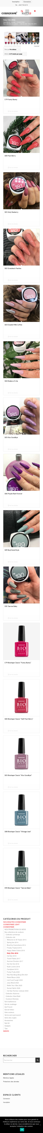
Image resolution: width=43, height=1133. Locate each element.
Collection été (10, 937)
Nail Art (7, 1023)
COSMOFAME (8, 927)
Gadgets (7, 1026)
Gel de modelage (11, 1004)
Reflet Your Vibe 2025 (14, 985)
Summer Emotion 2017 (15, 961)
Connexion (27, 2)
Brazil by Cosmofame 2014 (16, 945)
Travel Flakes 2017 (13, 958)
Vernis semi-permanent (13, 1015)
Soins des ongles (10, 1018)
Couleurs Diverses (12, 999)
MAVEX (6, 1031)
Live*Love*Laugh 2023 (15, 980)
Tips (6, 1028)
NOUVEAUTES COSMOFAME (14, 922)
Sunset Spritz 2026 (13, 988)
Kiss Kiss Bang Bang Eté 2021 (17, 975)
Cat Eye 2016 (11, 956)
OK (22, 1130)
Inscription (6, 1102)
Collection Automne (12, 993)
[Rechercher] (21, 11)
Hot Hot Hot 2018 (13, 964)
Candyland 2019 (12, 969)
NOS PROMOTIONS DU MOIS (15, 929)
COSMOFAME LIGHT (11, 924)
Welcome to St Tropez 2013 (16, 940)
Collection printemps (13, 934)
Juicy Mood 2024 (13, 983)
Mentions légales (8, 1078)
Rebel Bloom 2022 (13, 977)
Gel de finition (9, 1009)
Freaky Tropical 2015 (14, 948)
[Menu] (26, 11)
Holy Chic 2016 (12, 953)
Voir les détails (13, 111)
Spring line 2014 (12, 942)
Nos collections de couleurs (14, 932)
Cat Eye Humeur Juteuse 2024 (17, 991)
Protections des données (11, 1081)
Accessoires (9, 1020)
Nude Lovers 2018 (13, 966)
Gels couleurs (9, 1012)
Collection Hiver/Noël (13, 996)
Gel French (8, 1007)
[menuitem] (16, 1)
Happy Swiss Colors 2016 (16, 950)
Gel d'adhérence (10, 1001)
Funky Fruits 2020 (13, 972)
